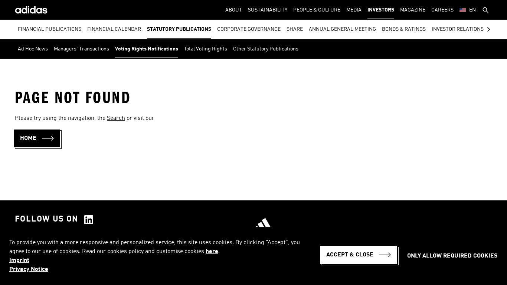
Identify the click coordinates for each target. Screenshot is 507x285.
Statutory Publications (179, 29)
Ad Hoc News (33, 49)
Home (28, 138)
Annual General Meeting (342, 29)
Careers (442, 10)
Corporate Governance (249, 29)
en (472, 10)
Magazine (412, 10)
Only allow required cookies (452, 256)
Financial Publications (49, 29)
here (212, 252)
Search (116, 118)
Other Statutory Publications (265, 49)
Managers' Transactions (81, 49)
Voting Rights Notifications (146, 49)
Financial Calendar (114, 29)
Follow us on (47, 219)
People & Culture (316, 10)
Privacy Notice (28, 269)
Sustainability (267, 10)
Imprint (19, 260)
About (233, 10)
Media (354, 10)
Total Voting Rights (205, 49)
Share (295, 29)
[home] (31, 10)
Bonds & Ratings (404, 29)
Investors (380, 10)
